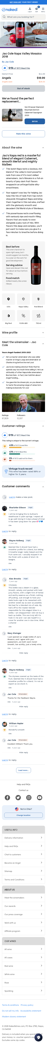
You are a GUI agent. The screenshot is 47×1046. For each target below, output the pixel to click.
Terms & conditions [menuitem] (10, 1004)
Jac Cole (12, 694)
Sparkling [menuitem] (9, 990)
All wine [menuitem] (8, 949)
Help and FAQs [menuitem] (11, 846)
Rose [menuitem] (7, 982)
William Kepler (16, 723)
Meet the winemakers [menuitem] (14, 897)
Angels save (7, 82)
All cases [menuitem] (8, 957)
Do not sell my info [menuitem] (10, 1010)
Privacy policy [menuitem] (27, 1004)
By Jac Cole (8, 62)
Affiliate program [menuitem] (12, 931)
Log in (12, 497)
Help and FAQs (23, 784)
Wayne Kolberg (16, 540)
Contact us (23, 790)
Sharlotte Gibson (17, 507)
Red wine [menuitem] (9, 965)
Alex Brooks (15, 578)
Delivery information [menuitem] (14, 837)
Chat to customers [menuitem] (13, 854)
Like (10, 525)
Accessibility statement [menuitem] (30, 1010)
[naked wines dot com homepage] (10, 10)
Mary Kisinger (14, 633)
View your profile (4, 497)
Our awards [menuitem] (10, 906)
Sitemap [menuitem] (8, 871)
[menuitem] (7, 797)
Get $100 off (15, 2)
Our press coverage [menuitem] (14, 914)
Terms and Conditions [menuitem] (14, 879)
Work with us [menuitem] (10, 922)
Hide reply (23, 653)
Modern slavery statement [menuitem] (14, 1016)
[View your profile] (4, 508)
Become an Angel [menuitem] (13, 862)
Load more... (23, 770)
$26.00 (42, 82)
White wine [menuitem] (10, 974)
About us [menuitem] (10, 889)
